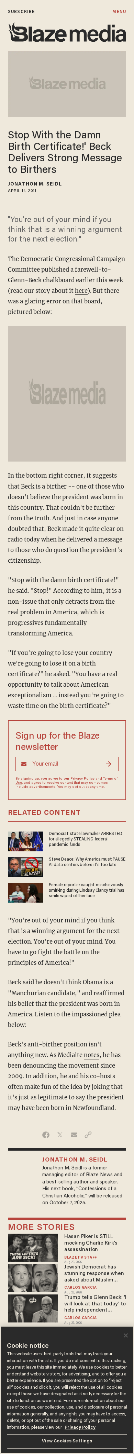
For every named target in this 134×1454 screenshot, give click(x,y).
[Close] (125, 1335)
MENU (119, 12)
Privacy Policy (82, 779)
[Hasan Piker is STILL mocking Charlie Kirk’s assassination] (33, 1247)
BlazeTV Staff (80, 1258)
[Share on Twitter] (60, 1134)
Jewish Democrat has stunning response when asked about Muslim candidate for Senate (94, 1273)
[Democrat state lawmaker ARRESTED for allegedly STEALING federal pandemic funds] (25, 841)
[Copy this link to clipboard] (88, 1134)
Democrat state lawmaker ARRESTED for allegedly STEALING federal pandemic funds (85, 839)
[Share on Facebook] (45, 1134)
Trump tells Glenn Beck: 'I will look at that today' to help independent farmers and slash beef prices (95, 1304)
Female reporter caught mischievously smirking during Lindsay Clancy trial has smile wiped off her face (86, 891)
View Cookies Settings (67, 1441)
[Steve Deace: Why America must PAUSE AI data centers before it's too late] (25, 866)
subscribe (21, 12)
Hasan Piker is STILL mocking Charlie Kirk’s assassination (90, 1243)
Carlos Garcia (80, 1288)
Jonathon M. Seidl (35, 184)
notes (91, 1055)
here (81, 290)
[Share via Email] (74, 1134)
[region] (67, 1390)
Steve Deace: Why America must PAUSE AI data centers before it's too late (87, 862)
